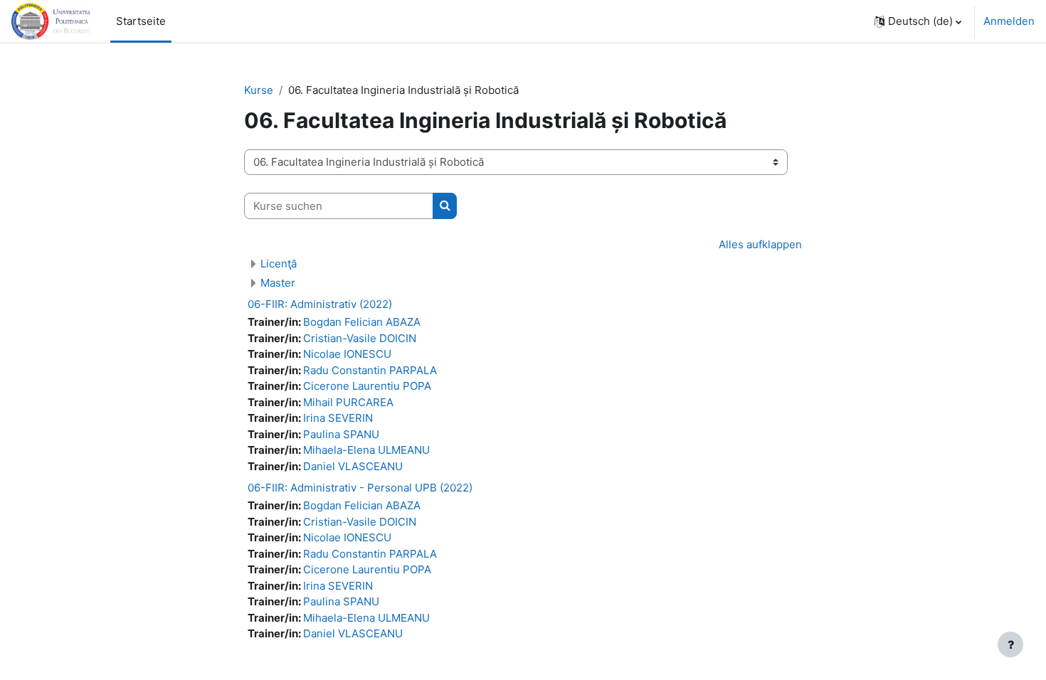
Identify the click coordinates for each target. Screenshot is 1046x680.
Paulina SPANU (341, 434)
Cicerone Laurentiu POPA (367, 386)
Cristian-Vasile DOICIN (359, 338)
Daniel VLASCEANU (353, 466)
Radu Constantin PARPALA (370, 370)
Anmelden (1009, 21)
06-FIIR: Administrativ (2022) (320, 304)
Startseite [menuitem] (141, 21)
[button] (918, 21)
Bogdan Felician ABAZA (362, 322)
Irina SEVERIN (338, 418)
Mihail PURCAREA (348, 402)
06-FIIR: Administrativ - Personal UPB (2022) (360, 487)
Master (277, 282)
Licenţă (278, 263)
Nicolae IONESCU (347, 354)
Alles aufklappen (760, 244)
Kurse (258, 90)
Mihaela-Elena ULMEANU (366, 450)
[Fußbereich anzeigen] (1010, 644)
